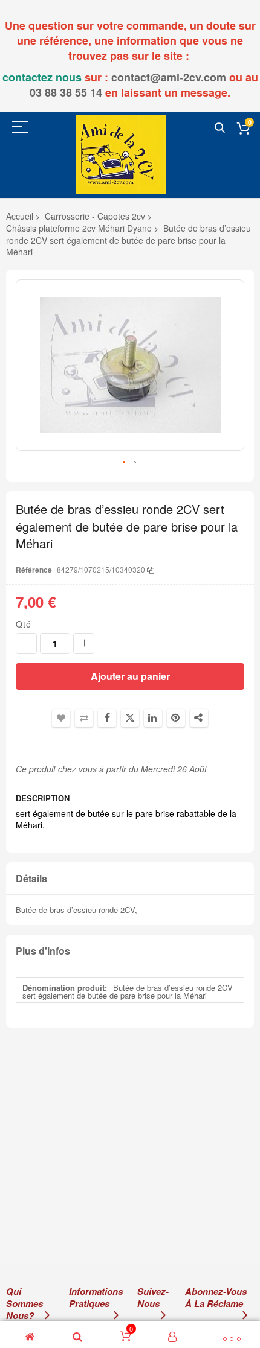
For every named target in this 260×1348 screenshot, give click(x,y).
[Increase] (83, 643)
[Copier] (150, 569)
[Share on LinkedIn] (153, 718)
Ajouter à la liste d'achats (61, 718)
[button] (124, 463)
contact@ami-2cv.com (168, 77)
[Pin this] (176, 718)
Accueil (19, 216)
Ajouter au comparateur (84, 718)
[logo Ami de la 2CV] (121, 154)
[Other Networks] (199, 718)
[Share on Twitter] (130, 718)
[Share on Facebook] (107, 718)
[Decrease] (26, 643)
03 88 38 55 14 (66, 92)
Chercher (219, 128)
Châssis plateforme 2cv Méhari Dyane (79, 228)
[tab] (130, 878)
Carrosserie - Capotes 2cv (95, 216)
